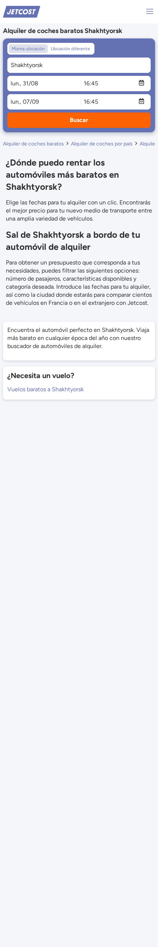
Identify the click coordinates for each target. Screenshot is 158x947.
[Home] (21, 11)
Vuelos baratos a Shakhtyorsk (45, 389)
